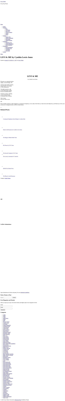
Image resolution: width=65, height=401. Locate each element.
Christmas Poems (6, 326)
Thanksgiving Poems (7, 385)
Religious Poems (6, 374)
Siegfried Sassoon (6, 380)
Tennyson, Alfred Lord (7, 383)
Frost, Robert (5, 340)
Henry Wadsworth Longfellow (9, 343)
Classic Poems (6, 327)
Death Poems (5, 331)
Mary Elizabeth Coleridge (8, 354)
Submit (4, 51)
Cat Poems (5, 324)
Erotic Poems (5, 336)
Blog (7, 28)
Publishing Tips (9, 42)
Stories (7, 33)
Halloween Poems (6, 342)
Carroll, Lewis (6, 322)
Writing (4, 35)
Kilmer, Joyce (6, 347)
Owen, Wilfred (6, 359)
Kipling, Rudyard (6, 348)
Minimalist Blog (18, 399)
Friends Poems (6, 339)
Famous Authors (9, 32)
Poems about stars (6, 365)
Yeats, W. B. (5, 397)
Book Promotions (9, 47)
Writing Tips (8, 37)
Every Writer (3, 1)
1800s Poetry (5, 318)
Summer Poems (6, 382)
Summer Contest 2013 (7, 381)
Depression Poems (6, 332)
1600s (4, 316)
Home (4, 26)
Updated (4, 389)
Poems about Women (7, 367)
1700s (4, 317)
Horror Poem (5, 344)
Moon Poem (5, 356)
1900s (4, 319)
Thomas (4, 386)
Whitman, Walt (6, 394)
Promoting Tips (9, 48)
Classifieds (8, 49)
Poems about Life (6, 362)
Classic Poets (5, 328)
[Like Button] (1, 107)
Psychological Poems (7, 371)
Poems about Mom (7, 363)
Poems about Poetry (7, 364)
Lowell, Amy (5, 352)
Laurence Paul (6, 349)
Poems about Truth (7, 366)
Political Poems (6, 370)
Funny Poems (6, 341)
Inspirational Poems (7, 345)
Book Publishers (9, 45)
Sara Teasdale (6, 379)
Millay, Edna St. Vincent (8, 355)
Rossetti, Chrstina (6, 377)
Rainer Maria (5, 372)
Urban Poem (5, 390)
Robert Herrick (6, 375)
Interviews (8, 31)
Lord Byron (5, 350)
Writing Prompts (9, 40)
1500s (4, 314)
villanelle (5, 391)
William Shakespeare (7, 396)
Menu (2, 24)
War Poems (5, 393)
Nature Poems (6, 358)
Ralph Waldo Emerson (7, 373)
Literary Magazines (9, 43)
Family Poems (7, 178)
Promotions (5, 46)
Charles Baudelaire (7, 325)
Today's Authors (6, 387)
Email (2, 307)
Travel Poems (6, 388)
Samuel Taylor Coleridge (8, 378)
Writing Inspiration (9, 38)
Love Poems (5, 351)
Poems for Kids (6, 368)
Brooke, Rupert (6, 321)
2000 (4, 320)
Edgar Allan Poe (6, 334)
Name (2, 304)
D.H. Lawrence (6, 329)
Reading (4, 27)
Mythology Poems (6, 357)
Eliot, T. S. (5, 335)
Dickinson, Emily (6, 333)
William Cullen (6, 395)
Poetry (7, 34)
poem (4, 360)
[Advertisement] (32, 14)
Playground (8, 39)
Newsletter (8, 50)
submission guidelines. (24, 292)
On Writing (8, 30)
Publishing (5, 41)
